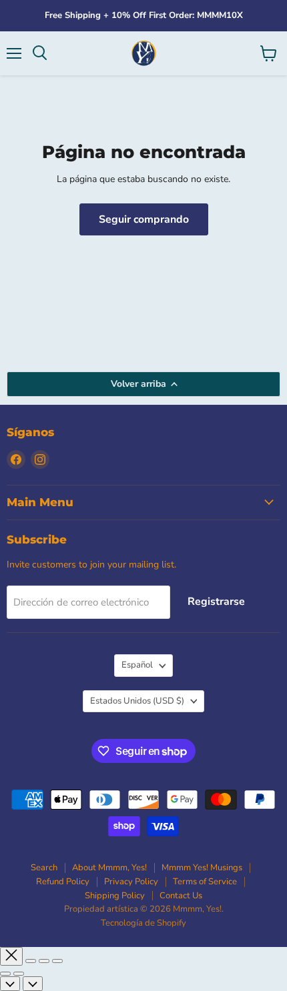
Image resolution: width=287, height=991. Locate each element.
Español (137, 665)
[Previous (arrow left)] (5, 974)
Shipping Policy (115, 896)
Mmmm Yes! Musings (202, 868)
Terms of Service (205, 882)
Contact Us (181, 896)
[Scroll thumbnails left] (10, 983)
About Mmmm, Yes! (109, 868)
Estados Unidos (137, 701)
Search (44, 868)
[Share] (30, 961)
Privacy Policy (131, 882)
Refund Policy (62, 882)
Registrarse (216, 601)
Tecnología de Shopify (143, 923)
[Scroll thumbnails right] (33, 983)
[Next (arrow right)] (18, 974)
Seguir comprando (144, 219)
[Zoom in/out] (57, 961)
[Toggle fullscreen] (44, 961)
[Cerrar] (11, 956)
